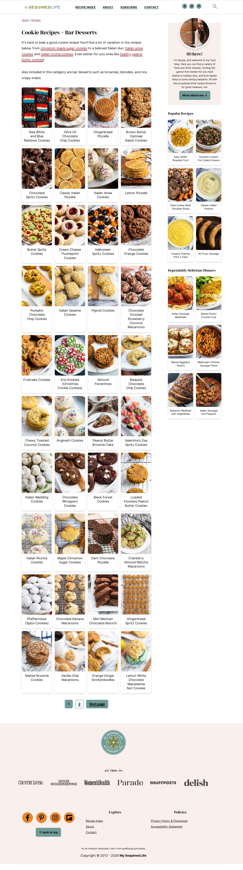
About (108, 7)
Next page (97, 704)
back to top (48, 832)
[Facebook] (27, 817)
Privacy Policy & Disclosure (169, 821)
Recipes (36, 20)
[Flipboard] (69, 817)
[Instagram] (55, 817)
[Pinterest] (41, 817)
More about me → (194, 95)
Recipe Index (85, 7)
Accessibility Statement (167, 826)
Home (25, 20)
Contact (151, 7)
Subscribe (128, 7)
